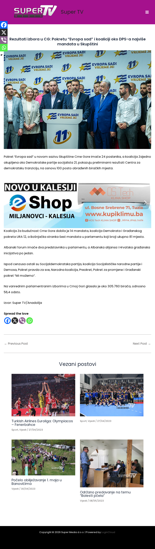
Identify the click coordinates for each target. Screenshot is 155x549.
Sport (15, 429)
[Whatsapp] (29, 320)
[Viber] (22, 320)
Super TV (72, 12)
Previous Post (16, 343)
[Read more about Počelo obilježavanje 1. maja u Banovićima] (43, 457)
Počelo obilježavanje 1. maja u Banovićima (37, 482)
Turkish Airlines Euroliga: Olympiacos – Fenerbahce (42, 423)
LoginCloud (108, 532)
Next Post (142, 343)
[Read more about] (111, 395)
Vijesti (22, 429)
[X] (15, 320)
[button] (77, 202)
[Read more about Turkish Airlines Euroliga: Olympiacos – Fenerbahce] (43, 395)
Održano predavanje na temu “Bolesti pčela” (105, 494)
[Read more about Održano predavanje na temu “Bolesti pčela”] (111, 463)
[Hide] (1, 55)
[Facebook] (7, 320)
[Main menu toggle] (147, 12)
